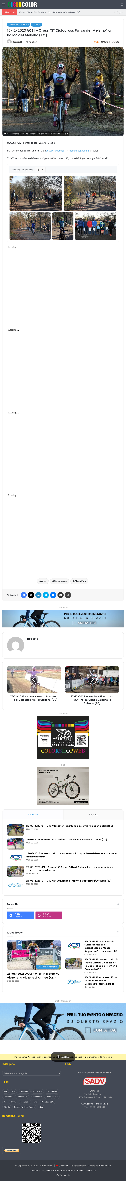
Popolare (33, 814)
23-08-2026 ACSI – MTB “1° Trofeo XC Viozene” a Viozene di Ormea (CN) (66, 839)
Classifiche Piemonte (19, 24)
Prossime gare (47, 1102)
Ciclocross (60, 581)
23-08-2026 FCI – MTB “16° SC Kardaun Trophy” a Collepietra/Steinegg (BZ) (68, 880)
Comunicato (22, 1096)
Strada (7, 1107)
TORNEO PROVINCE (86, 1170)
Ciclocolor (63, 1165)
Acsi (43, 581)
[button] (63, 1021)
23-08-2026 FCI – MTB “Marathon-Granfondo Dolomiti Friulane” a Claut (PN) (69, 825)
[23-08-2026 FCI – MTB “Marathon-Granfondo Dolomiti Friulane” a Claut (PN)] (15, 830)
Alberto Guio (105, 1165)
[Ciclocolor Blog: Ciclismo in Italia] (22, 4)
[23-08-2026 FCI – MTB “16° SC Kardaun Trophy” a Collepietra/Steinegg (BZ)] (15, 885)
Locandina (25, 1102)
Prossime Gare (49, 1170)
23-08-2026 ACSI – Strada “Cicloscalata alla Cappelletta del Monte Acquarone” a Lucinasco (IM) (101, 946)
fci (5, 1102)
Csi (56, 1096)
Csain (48, 1096)
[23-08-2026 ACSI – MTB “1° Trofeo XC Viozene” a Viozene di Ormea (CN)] (15, 844)
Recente (93, 814)
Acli (5, 1091)
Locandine (35, 1170)
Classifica (80, 581)
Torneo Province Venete (24, 1107)
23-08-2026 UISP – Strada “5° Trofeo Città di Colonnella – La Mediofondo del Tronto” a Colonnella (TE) (101, 964)
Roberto (16, 42)
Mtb (35, 1102)
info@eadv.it (102, 1103)
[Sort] (40, 169)
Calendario (24, 1091)
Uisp (41, 1107)
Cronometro (37, 1096)
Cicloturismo (52, 1091)
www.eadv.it (87, 1103)
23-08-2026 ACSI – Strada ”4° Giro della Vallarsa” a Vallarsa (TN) (49, 12)
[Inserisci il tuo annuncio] (63, 618)
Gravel (13, 1102)
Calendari (70, 1170)
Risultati (36, 24)
